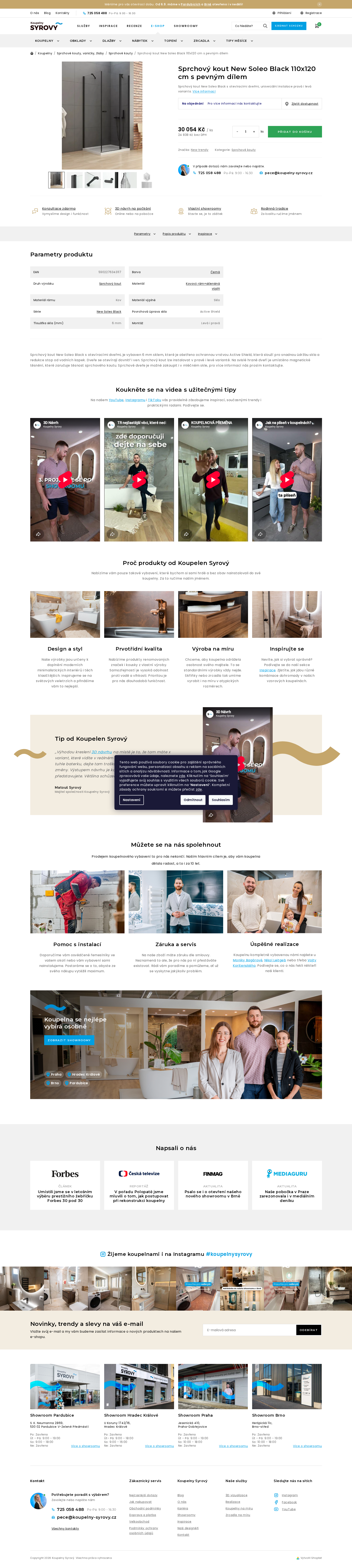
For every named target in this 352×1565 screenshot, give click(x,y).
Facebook (289, 1502)
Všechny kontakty (65, 1529)
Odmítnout (193, 800)
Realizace (233, 1502)
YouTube (116, 400)
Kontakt (183, 1535)
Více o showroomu (85, 1446)
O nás (34, 13)
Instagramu (135, 400)
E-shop (158, 26)
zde (182, 775)
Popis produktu (174, 234)
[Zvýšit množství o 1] (254, 132)
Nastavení (131, 800)
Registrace (314, 13)
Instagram (290, 1495)
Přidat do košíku (295, 131)
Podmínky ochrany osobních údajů (143, 1530)
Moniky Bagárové (247, 960)
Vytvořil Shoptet (311, 1558)
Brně (207, 4)
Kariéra (183, 1508)
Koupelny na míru (239, 1508)
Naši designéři (188, 1528)
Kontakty (62, 13)
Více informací (204, 91)
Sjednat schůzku (289, 25)
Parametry (142, 234)
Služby (83, 26)
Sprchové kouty (244, 150)
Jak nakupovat (140, 1502)
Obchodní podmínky (145, 1508)
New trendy (199, 150)
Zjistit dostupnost (305, 104)
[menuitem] (47, 40)
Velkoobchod (139, 1522)
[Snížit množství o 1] (237, 132)
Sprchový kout (110, 284)
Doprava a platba (142, 1515)
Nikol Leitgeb (275, 960)
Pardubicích (191, 4)
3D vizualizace (236, 1495)
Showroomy (186, 26)
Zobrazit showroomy (69, 1040)
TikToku (154, 400)
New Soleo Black (109, 312)
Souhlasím (221, 800)
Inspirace (108, 26)
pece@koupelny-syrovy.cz (289, 173)
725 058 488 (97, 13)
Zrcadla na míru (238, 1515)
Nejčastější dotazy (143, 1495)
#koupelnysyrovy (229, 1254)
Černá (215, 272)
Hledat (265, 25)
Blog (47, 13)
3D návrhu (101, 752)
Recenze (134, 26)
